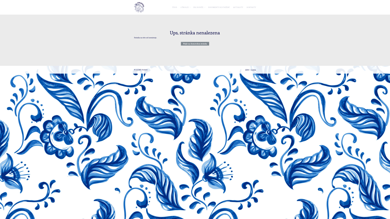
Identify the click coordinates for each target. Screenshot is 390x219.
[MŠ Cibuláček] (139, 7)
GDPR (247, 70)
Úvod (174, 7)
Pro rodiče (198, 7)
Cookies (253, 70)
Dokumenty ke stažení (219, 7)
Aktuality (238, 7)
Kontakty (251, 7)
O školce (185, 7)
